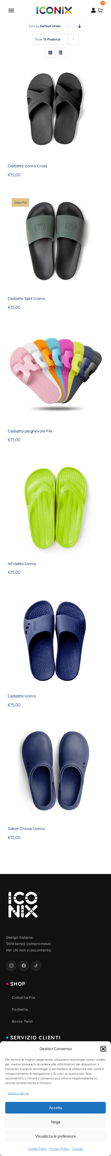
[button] (103, 1048)
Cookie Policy (37, 1149)
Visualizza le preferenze (55, 1136)
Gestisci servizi (18, 1093)
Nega (55, 1122)
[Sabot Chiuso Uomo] (55, 771)
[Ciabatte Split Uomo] (55, 241)
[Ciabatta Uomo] (55, 638)
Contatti (77, 1149)
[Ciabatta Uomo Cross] (55, 108)
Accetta (55, 1108)
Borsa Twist (22, 1021)
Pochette (20, 1009)
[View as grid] (50, 52)
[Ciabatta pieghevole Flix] (55, 373)
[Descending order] (80, 26)
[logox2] (54, 8)
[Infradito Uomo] (55, 506)
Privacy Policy (59, 1149)
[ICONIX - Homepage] (23, 905)
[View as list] (61, 52)
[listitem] (11, 965)
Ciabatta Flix (23, 997)
